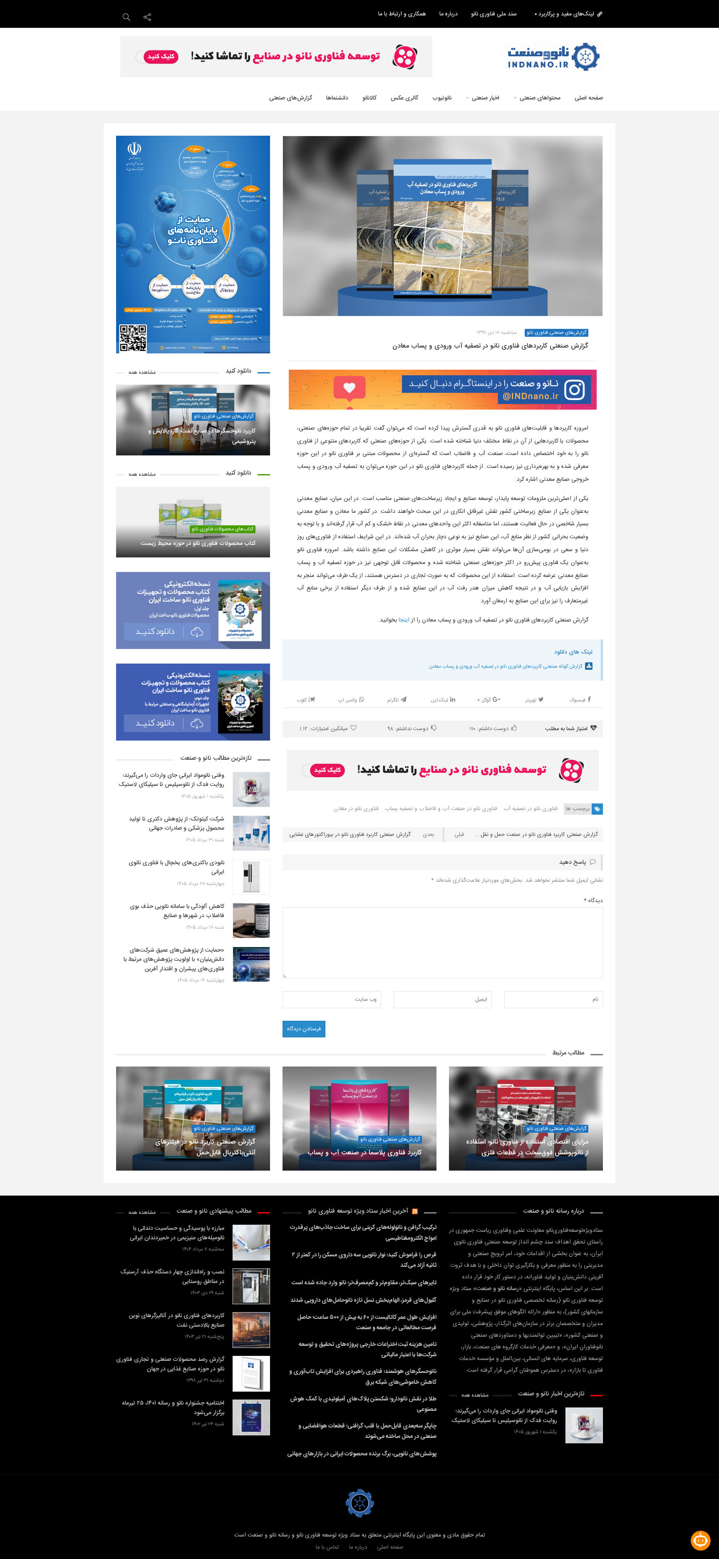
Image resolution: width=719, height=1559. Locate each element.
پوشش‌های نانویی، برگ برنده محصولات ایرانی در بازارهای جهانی (361, 1454)
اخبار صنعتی (485, 98)
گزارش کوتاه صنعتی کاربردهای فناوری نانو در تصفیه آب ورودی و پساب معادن (505, 666)
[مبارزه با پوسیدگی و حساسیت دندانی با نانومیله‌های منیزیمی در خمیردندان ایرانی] (251, 1242)
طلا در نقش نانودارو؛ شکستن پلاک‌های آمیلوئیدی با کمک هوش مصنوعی (363, 1404)
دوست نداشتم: (408, 729)
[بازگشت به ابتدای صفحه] (20, 1538)
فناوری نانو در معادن (356, 808)
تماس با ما (327, 1547)
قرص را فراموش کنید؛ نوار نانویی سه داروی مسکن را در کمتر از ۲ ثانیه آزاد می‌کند (364, 1260)
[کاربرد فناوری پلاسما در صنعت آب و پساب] (359, 1119)
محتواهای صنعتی (540, 98)
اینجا (404, 620)
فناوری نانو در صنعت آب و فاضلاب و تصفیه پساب (441, 808)
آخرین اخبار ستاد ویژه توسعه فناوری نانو (358, 1211)
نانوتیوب (441, 98)
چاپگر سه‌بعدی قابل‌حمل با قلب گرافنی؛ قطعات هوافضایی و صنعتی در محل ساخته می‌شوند (367, 1431)
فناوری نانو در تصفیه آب (530, 808)
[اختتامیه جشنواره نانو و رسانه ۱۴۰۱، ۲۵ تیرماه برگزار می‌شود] (251, 1417)
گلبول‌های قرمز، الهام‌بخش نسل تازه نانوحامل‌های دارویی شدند (363, 1300)
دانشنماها (337, 98)
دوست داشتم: (489, 729)
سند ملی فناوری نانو (494, 14)
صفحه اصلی (390, 1547)
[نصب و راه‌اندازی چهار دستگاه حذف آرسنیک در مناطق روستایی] (251, 1286)
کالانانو (369, 98)
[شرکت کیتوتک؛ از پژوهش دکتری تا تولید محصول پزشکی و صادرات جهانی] (251, 833)
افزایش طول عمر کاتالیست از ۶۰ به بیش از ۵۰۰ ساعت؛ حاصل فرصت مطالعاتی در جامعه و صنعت (366, 1323)
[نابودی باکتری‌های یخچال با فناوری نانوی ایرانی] (251, 877)
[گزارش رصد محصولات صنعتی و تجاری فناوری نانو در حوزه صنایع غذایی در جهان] (251, 1373)
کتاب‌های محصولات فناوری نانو (222, 529)
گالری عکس (404, 98)
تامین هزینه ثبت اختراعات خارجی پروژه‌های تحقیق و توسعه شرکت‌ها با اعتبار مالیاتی (367, 1350)
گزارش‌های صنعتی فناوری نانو (556, 333)
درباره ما (448, 14)
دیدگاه (593, 901)
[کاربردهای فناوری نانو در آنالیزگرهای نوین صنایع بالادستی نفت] (251, 1330)
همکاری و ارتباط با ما (402, 14)
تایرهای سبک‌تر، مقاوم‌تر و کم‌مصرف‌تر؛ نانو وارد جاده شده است (364, 1283)
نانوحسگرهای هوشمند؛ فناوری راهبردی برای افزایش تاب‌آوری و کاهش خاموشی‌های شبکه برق (362, 1377)
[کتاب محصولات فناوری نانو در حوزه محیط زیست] (193, 522)
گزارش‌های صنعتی (290, 98)
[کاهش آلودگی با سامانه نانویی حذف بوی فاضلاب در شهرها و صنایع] (251, 920)
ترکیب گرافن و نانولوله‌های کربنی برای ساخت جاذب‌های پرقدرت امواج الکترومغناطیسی (363, 1233)
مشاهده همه (142, 372)
